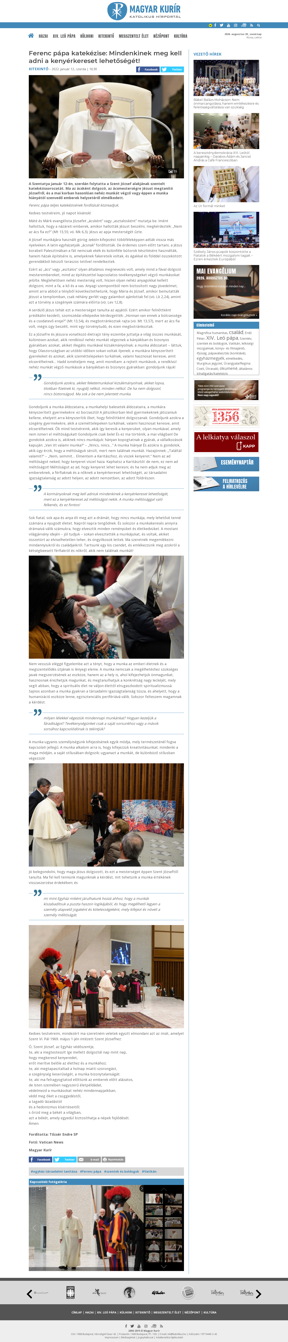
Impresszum (112, 1337)
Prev (29, 1294)
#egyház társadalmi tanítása (54, 1171)
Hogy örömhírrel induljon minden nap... (221, 277)
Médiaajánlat (128, 1337)
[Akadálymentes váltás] (210, 26)
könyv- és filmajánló (230, 348)
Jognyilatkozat (145, 1337)
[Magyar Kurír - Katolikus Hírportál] (144, 19)
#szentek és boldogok (121, 1171)
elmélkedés (234, 358)
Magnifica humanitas (212, 333)
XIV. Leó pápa (64, 36)
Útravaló (212, 368)
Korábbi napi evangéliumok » (239, 315)
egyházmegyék (210, 358)
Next (259, 1294)
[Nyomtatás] (113, 1161)
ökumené (228, 368)
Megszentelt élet (134, 36)
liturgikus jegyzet (209, 363)
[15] (106, 177)
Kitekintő (106, 36)
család (236, 332)
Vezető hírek (207, 54)
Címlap (77, 1312)
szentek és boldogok (212, 343)
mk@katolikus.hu (177, 1334)
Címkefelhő (205, 325)
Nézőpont (161, 36)
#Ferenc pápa (90, 1171)
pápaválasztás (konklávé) (226, 353)
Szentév (245, 338)
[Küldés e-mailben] (89, 1161)
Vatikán (234, 343)
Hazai (43, 36)
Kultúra (180, 36)
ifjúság (202, 353)
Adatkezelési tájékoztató (169, 1337)
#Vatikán (149, 1171)
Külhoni (87, 36)
